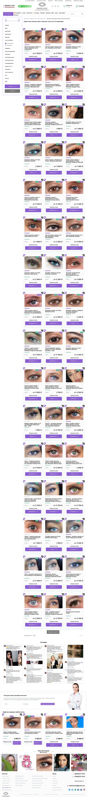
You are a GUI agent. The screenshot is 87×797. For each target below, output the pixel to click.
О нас (23, 13)
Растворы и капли (36, 785)
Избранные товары (78, 0)
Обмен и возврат (59, 0)
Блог (56, 13)
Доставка (62, 13)
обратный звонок (79, 781)
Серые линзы (5, 776)
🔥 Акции (36, 13)
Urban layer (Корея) (20, 783)
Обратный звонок (10, 7)
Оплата (16, 15)
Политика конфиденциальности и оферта (29, 794)
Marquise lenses (19, 776)
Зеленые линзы (6, 778)
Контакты (29, 13)
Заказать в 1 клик (33, 56)
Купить (73, 59)
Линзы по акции (36, 787)
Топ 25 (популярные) (37, 776)
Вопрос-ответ (50, 13)
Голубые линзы (6, 780)
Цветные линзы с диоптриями (40, 778)
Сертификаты (68, 0)
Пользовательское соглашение (50, 794)
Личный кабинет (57, 787)
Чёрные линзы (5, 785)
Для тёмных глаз (6, 787)
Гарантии (50, 0)
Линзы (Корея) (19, 785)
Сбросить (12, 90)
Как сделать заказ (57, 789)
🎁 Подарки (17, 13)
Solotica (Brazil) (19, 778)
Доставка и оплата (41, 0)
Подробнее (32, 59)
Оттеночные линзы (37, 780)
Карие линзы (5, 783)
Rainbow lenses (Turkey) (21, 780)
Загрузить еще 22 (53, 632)
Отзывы (42, 13)
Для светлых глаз (6, 789)
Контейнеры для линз (37, 783)
